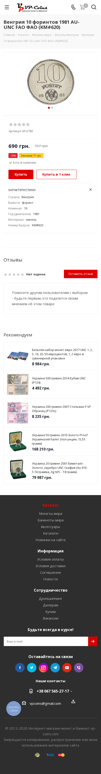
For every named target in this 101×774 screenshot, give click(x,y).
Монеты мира (50, 513)
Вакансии (50, 618)
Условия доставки (50, 565)
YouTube (67, 667)
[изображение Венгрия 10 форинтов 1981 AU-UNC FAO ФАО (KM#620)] (50, 81)
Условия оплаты (50, 559)
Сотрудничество (50, 590)
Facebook (20, 667)
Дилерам (50, 605)
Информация (51, 551)
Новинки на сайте (50, 539)
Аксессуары (50, 526)
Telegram (55, 667)
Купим (50, 611)
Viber (78, 667)
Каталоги (50, 533)
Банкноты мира (51, 520)
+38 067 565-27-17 (53, 691)
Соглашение (50, 572)
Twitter (31, 667)
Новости (50, 579)
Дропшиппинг (50, 598)
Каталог (51, 505)
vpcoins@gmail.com (45, 703)
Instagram (43, 667)
